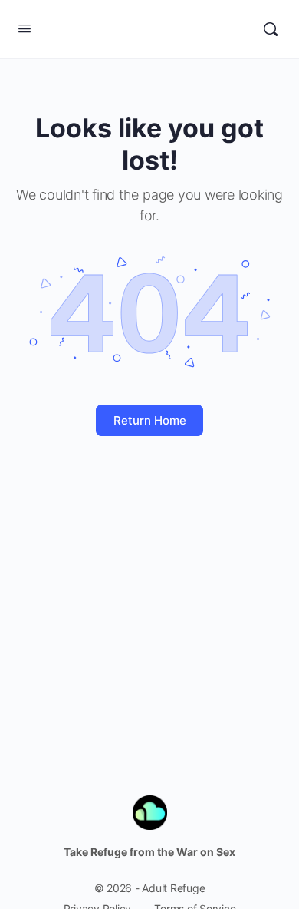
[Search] (270, 29)
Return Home (149, 420)
